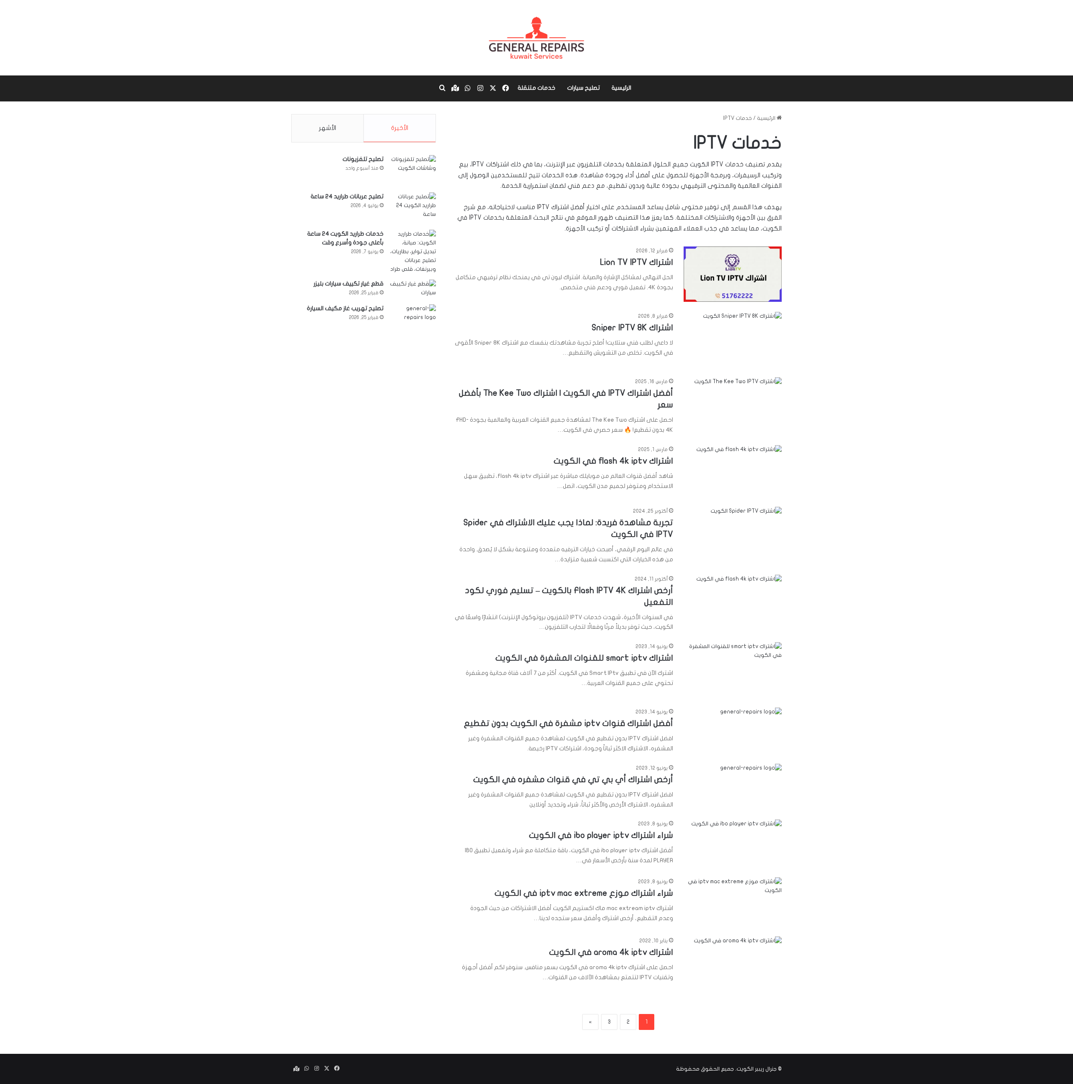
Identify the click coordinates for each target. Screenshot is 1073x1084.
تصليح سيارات (583, 88)
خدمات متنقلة (536, 88)
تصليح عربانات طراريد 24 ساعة (347, 196)
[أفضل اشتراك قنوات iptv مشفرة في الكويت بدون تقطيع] (733, 727)
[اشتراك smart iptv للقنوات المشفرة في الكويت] (733, 670)
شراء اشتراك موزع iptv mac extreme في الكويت (584, 893)
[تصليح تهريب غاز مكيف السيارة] (413, 313)
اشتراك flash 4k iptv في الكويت (613, 460)
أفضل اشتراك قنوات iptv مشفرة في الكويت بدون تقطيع (568, 723)
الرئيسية (621, 88)
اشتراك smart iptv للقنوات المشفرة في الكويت (584, 658)
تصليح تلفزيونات (363, 159)
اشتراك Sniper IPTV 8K (632, 327)
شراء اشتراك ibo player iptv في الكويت (601, 835)
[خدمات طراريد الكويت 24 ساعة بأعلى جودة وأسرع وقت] (413, 252)
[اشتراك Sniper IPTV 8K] (733, 339)
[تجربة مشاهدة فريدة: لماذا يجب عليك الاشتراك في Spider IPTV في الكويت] (733, 534)
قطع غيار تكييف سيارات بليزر (349, 283)
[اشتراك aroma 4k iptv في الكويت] (733, 964)
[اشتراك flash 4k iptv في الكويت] (733, 471)
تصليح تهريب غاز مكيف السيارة (345, 308)
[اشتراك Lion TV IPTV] (733, 274)
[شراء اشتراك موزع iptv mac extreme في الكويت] (733, 901)
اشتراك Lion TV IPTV (636, 262)
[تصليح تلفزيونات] (413, 171)
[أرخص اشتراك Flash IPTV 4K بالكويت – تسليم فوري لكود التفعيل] (733, 600)
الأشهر (327, 127)
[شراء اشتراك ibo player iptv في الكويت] (733, 843)
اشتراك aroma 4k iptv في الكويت (611, 952)
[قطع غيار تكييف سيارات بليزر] (413, 289)
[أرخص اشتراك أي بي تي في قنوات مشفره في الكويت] (733, 783)
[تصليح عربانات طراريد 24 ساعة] (413, 208)
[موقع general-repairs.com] (536, 38)
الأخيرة (399, 127)
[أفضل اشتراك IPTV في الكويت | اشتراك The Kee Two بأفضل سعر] (733, 405)
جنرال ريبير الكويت (756, 1069)
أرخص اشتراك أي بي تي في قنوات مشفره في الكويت (573, 779)
